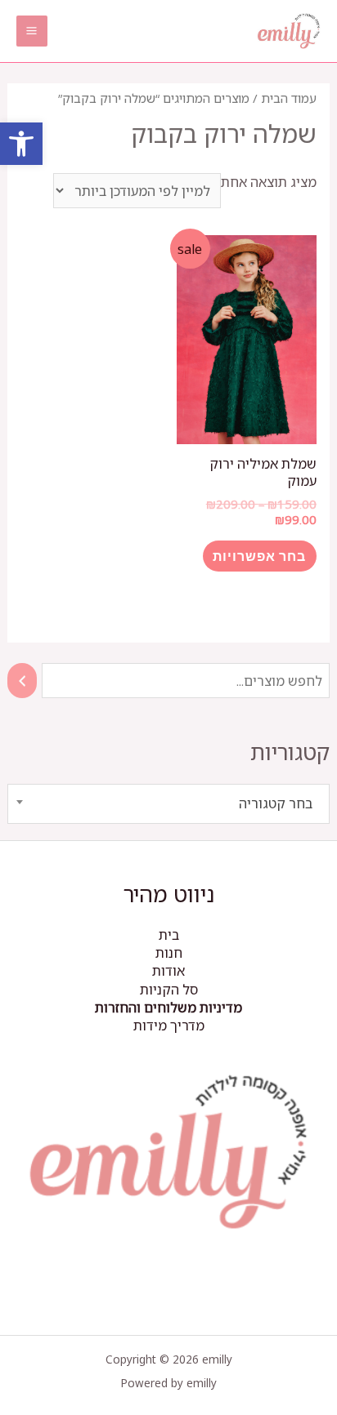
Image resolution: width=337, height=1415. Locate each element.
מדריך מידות (168, 1025)
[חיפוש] (22, 681)
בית (169, 934)
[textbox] (168, 803)
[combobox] (168, 804)
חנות (168, 952)
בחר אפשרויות (259, 555)
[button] (21, 143)
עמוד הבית (289, 98)
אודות (168, 970)
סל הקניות (169, 989)
